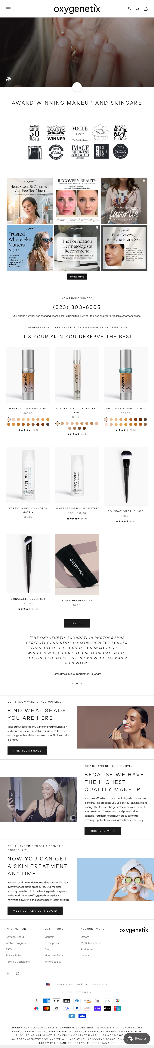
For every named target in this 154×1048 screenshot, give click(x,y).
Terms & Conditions (18, 961)
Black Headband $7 (77, 600)
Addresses (87, 949)
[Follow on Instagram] (18, 973)
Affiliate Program (16, 943)
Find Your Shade (27, 750)
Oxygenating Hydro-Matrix (77, 508)
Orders (85, 937)
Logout (85, 955)
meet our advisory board (35, 910)
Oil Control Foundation (126, 408)
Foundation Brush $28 (125, 511)
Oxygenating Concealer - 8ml (77, 410)
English (98, 984)
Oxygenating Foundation (28, 408)
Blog (47, 949)
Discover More (103, 830)
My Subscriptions (91, 943)
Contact (49, 937)
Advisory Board (15, 937)
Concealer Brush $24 (28, 598)
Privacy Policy (14, 955)
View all (77, 623)
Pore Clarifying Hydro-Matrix (28, 510)
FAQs (9, 949)
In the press (52, 943)
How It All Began (54, 955)
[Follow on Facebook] (8, 973)
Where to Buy (53, 961)
